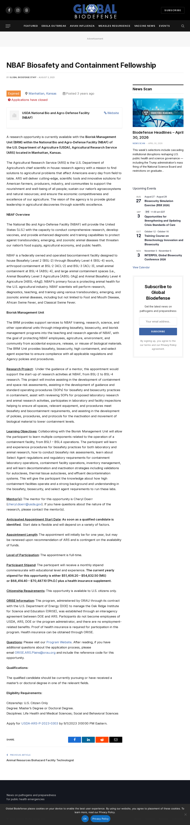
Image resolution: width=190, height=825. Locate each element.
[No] (185, 814)
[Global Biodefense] (95, 10)
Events (164, 25)
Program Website (59, 642)
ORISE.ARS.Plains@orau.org (35, 652)
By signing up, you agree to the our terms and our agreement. (158, 345)
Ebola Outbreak (54, 25)
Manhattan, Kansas (42, 93)
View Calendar (141, 267)
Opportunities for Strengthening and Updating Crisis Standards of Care (163, 221)
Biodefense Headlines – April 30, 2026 (158, 135)
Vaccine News (144, 25)
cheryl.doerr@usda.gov (25, 504)
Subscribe (172, 10)
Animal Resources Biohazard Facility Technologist (40, 760)
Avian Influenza (82, 25)
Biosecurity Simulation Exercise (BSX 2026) (159, 203)
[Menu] (8, 26)
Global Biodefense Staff (23, 77)
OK (85, 818)
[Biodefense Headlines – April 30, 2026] (158, 112)
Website (113, 113)
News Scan (139, 143)
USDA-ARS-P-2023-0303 (39, 723)
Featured (31, 25)
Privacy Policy (168, 345)
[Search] (182, 26)
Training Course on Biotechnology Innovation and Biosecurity (164, 240)
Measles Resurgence (114, 25)
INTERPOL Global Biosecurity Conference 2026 (163, 257)
